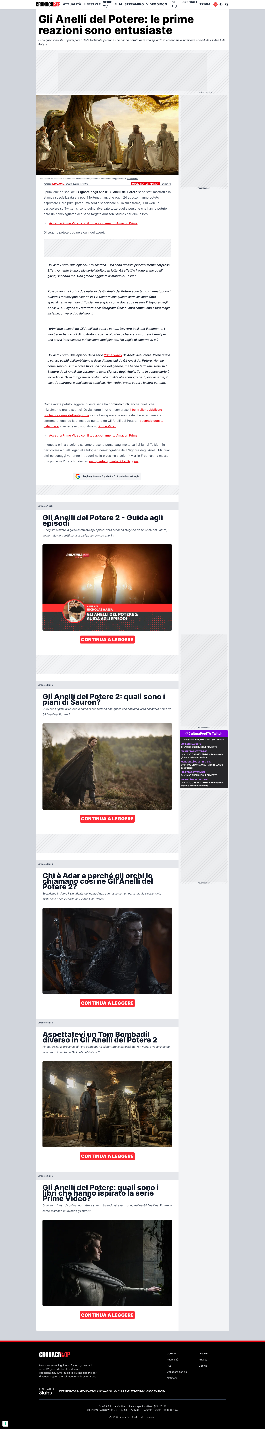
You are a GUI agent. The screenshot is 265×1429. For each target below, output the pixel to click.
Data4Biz (119, 1390)
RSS (169, 1365)
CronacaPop (104, 1390)
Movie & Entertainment (146, 183)
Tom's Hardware (69, 1390)
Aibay (149, 1390)
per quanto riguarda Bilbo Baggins (113, 461)
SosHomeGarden (135, 1390)
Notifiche (172, 1377)
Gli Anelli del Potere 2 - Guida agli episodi (102, 520)
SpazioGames (88, 1390)
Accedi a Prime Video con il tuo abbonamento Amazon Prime (93, 223)
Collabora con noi (177, 1371)
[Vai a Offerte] (215, 4)
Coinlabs (159, 1390)
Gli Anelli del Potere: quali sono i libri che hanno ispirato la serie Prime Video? (100, 1193)
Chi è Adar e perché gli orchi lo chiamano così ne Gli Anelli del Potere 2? (97, 881)
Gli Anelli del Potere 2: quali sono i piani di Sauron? (103, 699)
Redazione (58, 183)
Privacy (203, 1359)
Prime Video (113, 355)
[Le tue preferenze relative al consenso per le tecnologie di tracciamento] (5, 1424)
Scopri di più (132, 178)
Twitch (217, 733)
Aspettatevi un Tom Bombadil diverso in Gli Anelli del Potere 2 (99, 1037)
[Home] (48, 4)
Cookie (203, 1365)
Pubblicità (172, 1359)
